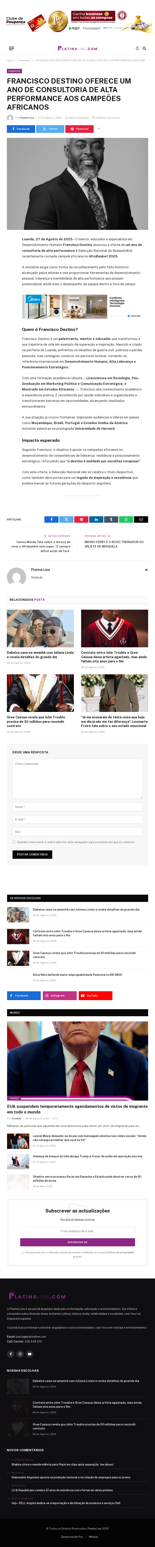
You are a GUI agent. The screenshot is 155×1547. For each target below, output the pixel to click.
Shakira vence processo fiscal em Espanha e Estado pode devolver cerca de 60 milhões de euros (87, 1178)
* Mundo (14, 1098)
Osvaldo (16, 1118)
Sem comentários (79, 117)
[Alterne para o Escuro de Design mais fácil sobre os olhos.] (137, 48)
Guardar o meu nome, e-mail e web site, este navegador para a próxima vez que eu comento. (76, 842)
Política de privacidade (120, 1252)
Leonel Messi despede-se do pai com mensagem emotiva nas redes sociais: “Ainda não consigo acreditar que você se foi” (89, 1138)
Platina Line (27, 117)
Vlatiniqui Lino (21, 1460)
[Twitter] (11, 260)
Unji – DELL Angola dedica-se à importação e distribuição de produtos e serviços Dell (66, 1503)
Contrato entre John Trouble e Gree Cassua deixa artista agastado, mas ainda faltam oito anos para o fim (114, 657)
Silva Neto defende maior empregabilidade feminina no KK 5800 (77, 974)
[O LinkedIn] (11, 270)
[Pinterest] (11, 281)
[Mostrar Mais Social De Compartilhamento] (99, 129)
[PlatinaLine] (77, 48)
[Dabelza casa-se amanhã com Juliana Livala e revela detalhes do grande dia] (40, 628)
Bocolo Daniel (20, 1498)
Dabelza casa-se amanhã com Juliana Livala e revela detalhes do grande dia (40, 655)
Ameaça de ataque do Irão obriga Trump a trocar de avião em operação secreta (87, 1156)
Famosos (14, 71)
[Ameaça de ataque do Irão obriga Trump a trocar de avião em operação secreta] (18, 1161)
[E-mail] (11, 291)
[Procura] (144, 48)
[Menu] (11, 48)
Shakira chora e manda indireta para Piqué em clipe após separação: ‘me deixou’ (63, 1464)
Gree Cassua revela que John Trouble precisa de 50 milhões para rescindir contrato (36, 721)
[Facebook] (11, 250)
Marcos (16, 1485)
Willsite (93, 1536)
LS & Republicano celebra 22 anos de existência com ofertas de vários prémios (62, 1490)
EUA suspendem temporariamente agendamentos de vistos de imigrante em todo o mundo (77, 1109)
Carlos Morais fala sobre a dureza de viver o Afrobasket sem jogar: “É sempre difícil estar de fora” (40, 546)
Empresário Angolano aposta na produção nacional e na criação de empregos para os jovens (71, 1477)
